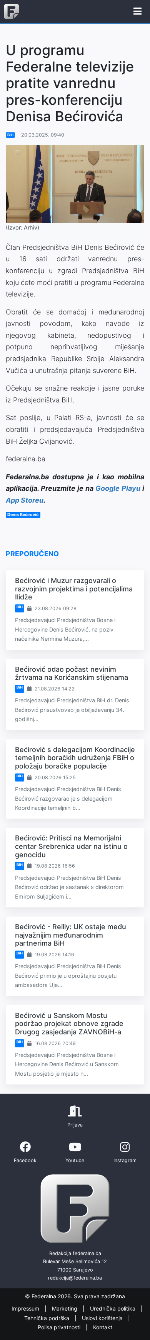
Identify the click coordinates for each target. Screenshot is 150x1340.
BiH (10, 135)
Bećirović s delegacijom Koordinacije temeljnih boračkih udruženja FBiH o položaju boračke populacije (75, 758)
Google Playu (117, 488)
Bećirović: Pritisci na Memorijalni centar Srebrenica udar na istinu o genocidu (71, 846)
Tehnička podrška (47, 1318)
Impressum (26, 1308)
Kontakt (102, 1327)
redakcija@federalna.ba (75, 1278)
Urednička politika (113, 1308)
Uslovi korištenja (103, 1318)
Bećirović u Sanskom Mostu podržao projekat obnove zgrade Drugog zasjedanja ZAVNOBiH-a (69, 1023)
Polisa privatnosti (60, 1327)
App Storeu (24, 500)
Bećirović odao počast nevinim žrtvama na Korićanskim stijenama (71, 673)
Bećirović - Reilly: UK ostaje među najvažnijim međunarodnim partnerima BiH (70, 935)
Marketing (65, 1308)
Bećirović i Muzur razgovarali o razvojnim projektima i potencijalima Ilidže (74, 588)
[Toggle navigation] (137, 11)
